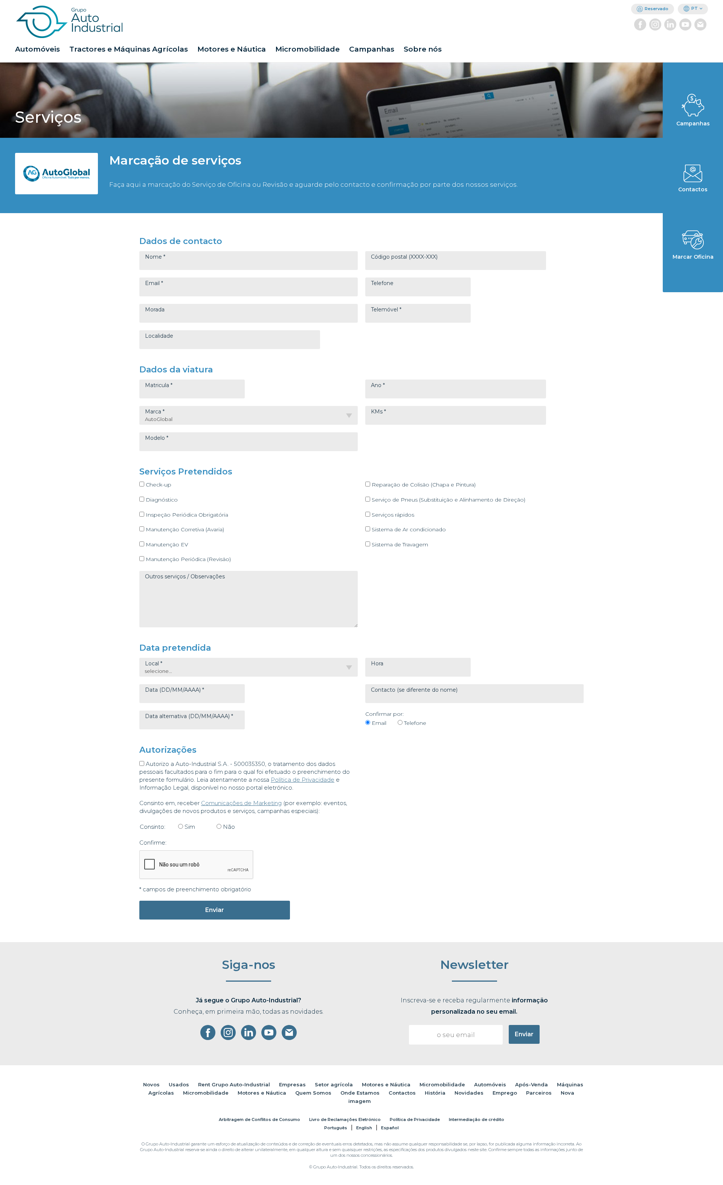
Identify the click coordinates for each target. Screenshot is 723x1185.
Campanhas (371, 49)
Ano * (378, 385)
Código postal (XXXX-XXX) (404, 256)
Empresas (292, 1084)
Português (335, 1127)
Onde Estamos (360, 1093)
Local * (153, 663)
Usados (179, 1084)
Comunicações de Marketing (241, 803)
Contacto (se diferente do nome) (414, 689)
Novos (151, 1084)
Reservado (656, 8)
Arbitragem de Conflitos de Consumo (259, 1119)
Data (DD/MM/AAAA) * (174, 689)
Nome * (155, 256)
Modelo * (156, 438)
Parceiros (539, 1093)
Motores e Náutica (231, 49)
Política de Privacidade (302, 779)
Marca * (155, 411)
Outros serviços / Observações (185, 576)
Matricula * (158, 385)
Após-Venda (531, 1084)
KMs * (378, 411)
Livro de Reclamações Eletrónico (345, 1119)
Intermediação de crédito (476, 1119)
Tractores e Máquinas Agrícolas (128, 49)
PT (694, 8)
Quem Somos (313, 1093)
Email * (154, 283)
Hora (377, 663)
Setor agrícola (334, 1084)
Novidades (469, 1093)
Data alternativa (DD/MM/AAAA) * (189, 716)
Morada (155, 309)
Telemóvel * (386, 309)
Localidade (159, 335)
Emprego (505, 1093)
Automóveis (37, 49)
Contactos (402, 1093)
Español (390, 1127)
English (364, 1127)
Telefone (382, 283)
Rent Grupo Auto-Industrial (234, 1084)
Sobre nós (423, 49)
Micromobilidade (307, 49)
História (435, 1093)
